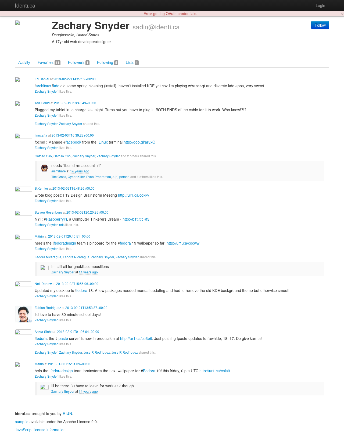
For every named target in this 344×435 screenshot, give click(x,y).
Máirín (39, 236)
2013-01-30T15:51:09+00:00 (69, 363)
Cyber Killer (76, 176)
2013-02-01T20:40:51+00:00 (69, 236)
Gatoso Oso (43, 156)
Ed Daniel (42, 78)
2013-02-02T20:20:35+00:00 (87, 212)
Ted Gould (42, 102)
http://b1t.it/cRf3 (136, 219)
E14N (67, 413)
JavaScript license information (40, 429)
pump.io (21, 421)
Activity (24, 62)
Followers (78, 62)
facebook (73, 142)
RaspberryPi (56, 219)
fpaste (63, 338)
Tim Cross (58, 176)
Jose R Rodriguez (97, 352)
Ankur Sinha (44, 331)
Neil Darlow (43, 283)
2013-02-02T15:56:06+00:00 (77, 283)
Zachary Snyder (46, 91)
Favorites (48, 62)
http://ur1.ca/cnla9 (214, 370)
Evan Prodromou (98, 176)
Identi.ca (25, 5)
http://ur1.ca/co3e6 (136, 338)
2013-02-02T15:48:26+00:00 (73, 188)
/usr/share (58, 171)
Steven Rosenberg (48, 212)
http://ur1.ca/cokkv (133, 195)
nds (61, 224)
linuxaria (41, 135)
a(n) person (121, 176)
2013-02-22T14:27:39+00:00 (74, 78)
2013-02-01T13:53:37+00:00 (86, 307)
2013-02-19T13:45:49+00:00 (75, 102)
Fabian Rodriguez (48, 307)
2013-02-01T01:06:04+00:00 (78, 331)
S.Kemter (41, 188)
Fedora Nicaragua (48, 257)
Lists (132, 62)
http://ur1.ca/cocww (183, 243)
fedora (125, 243)
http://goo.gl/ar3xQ (139, 142)
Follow (320, 25)
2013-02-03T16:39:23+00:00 (73, 135)
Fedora (149, 370)
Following (107, 62)
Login (320, 5)
